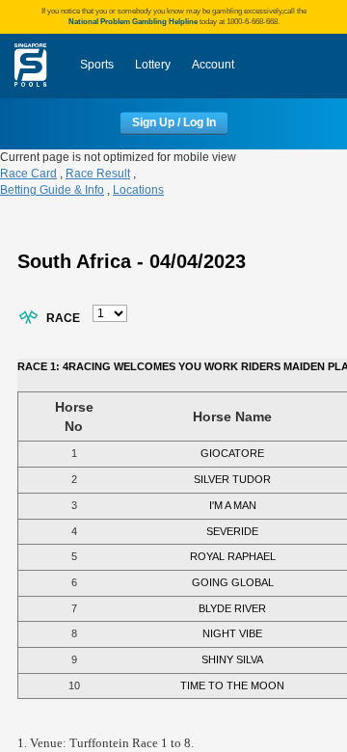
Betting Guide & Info (52, 190)
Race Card (28, 173)
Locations (138, 190)
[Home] (30, 66)
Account (213, 64)
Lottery (153, 64)
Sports (97, 64)
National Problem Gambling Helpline (133, 21)
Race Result (98, 173)
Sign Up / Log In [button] (174, 123)
